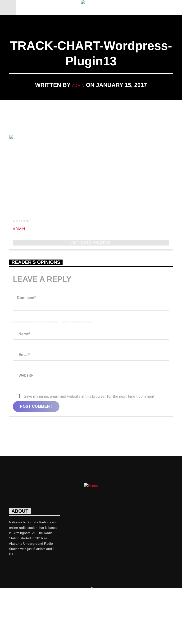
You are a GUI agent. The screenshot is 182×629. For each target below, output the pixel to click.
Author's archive (91, 243)
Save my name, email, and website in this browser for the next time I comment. (89, 396)
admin (78, 86)
